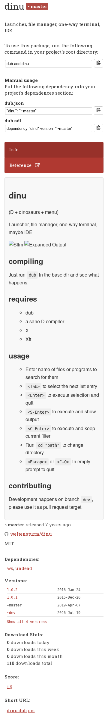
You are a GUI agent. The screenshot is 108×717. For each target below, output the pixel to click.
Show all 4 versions (27, 622)
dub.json (14, 103)
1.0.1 (12, 597)
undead (23, 568)
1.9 (9, 687)
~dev (11, 613)
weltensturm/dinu (31, 534)
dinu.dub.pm (21, 710)
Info (14, 149)
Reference (20, 165)
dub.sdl (13, 120)
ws (10, 568)
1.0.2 (12, 590)
